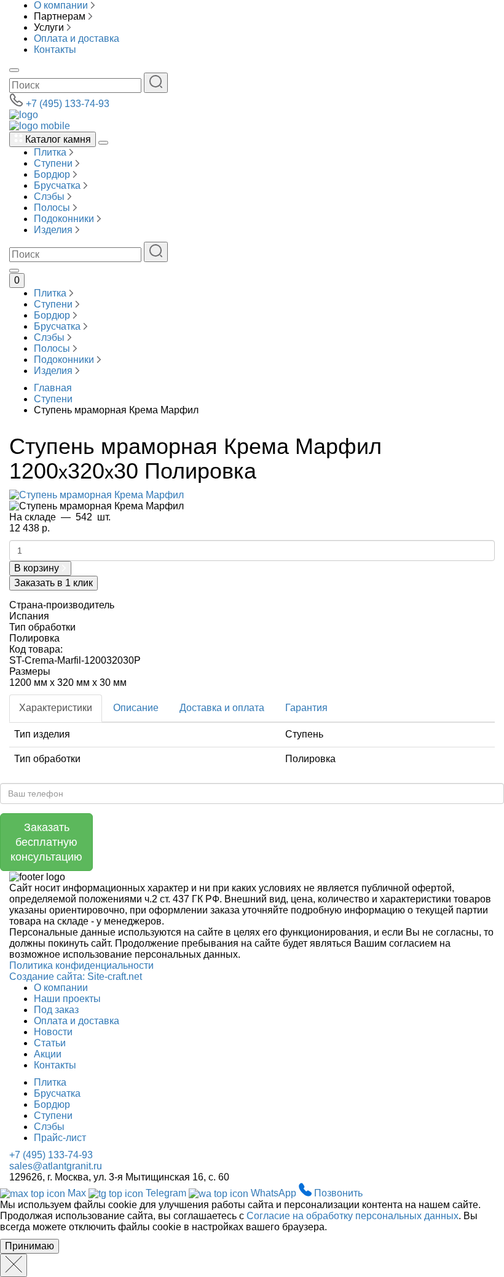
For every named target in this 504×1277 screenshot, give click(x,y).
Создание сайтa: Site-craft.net (75, 976)
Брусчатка (58, 185)
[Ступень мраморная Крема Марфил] (96, 494)
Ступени (54, 163)
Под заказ (56, 1009)
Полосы (53, 207)
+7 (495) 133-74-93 (67, 103)
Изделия (54, 230)
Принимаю (29, 1246)
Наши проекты (67, 998)
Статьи (50, 1043)
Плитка (51, 152)
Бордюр (53, 174)
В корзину (37, 568)
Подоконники (65, 218)
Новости (53, 1032)
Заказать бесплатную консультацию (46, 842)
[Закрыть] (13, 1265)
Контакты (55, 49)
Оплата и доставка (76, 38)
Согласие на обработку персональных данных (352, 1216)
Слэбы (50, 196)
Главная (53, 388)
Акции (47, 1054)
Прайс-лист (60, 1137)
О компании (61, 5)
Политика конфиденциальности (81, 965)
